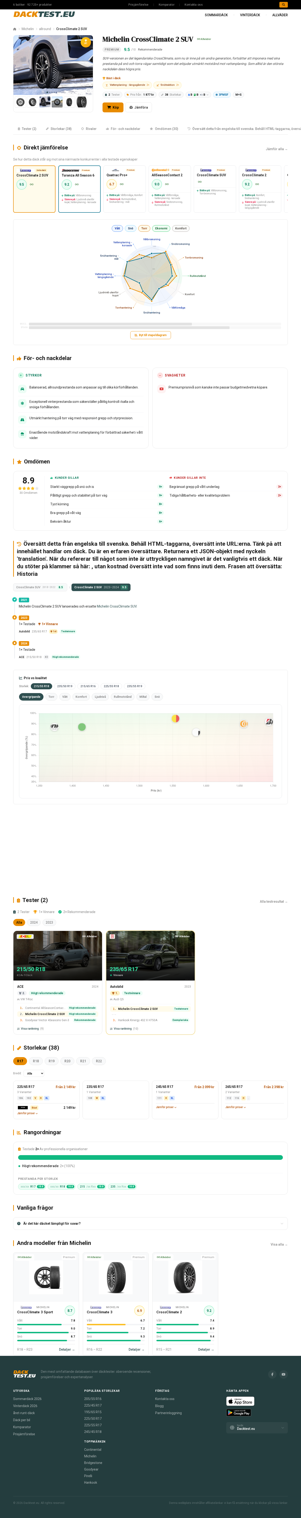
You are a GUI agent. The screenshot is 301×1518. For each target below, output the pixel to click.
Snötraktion (170, 84)
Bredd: (17, 1073)
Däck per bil (21, 1420)
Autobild (24, 631)
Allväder (280, 15)
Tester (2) (29, 129)
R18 (36, 1061)
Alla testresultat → (274, 901)
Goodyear (91, 1469)
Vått (117, 228)
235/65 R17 (95, 1087)
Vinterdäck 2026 (25, 1406)
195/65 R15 (93, 1412)
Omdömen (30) (166, 129)
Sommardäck (216, 15)
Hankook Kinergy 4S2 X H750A (137, 1020)
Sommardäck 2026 (27, 1399)
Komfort (180, 228)
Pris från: (142, 94)
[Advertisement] (150, 850)
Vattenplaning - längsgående (129, 84)
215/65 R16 (88, 686)
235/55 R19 (134, 686)
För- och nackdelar (125, 129)
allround (45, 29)
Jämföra (141, 107)
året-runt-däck (24, 1413)
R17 (20, 1061)
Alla (19, 922)
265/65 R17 (233, 1087)
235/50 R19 (64, 686)
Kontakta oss (194, 4)
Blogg (159, 1406)
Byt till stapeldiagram (152, 335)
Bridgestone (93, 1463)
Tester (114, 94)
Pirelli (88, 1476)
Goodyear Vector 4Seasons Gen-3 (47, 1020)
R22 (99, 1061)
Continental (92, 1449)
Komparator (166, 4)
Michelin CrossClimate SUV (116, 606)
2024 (34, 922)
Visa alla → (279, 1244)
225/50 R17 (93, 1418)
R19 (52, 1061)
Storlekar (173, 94)
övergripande (31, 696)
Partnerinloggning (168, 1413)
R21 (83, 1061)
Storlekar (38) (61, 129)
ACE (21, 657)
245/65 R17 (164, 1087)
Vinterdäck (250, 15)
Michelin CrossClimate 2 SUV (45, 1014)
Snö (130, 228)
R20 (67, 1061)
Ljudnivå (100, 696)
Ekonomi (161, 228)
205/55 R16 (93, 1399)
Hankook (90, 1482)
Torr (144, 228)
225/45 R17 (93, 1405)
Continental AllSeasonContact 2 (45, 1008)
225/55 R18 (111, 686)
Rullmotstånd (122, 696)
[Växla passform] (88, 90)
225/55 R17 (93, 1425)
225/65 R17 (25, 1087)
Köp (115, 107)
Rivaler (91, 129)
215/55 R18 (41, 686)
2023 (49, 922)
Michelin (28, 29)
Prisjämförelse (138, 4)
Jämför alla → (277, 149)
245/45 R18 (93, 1432)
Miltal (143, 696)
